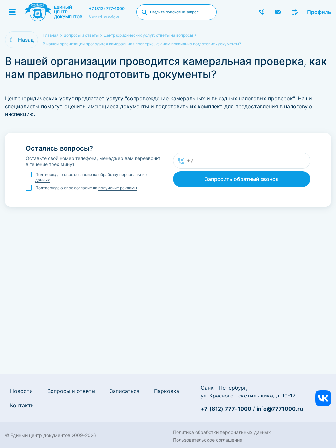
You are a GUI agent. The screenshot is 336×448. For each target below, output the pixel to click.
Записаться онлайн (295, 12)
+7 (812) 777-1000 (107, 8)
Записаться (124, 391)
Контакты (22, 405)
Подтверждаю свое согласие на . (91, 177)
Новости (21, 391)
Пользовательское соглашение (207, 440)
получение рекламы (117, 187)
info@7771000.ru (280, 408)
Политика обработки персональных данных (222, 432)
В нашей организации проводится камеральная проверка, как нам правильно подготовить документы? (142, 43)
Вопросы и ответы (71, 391)
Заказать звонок (261, 12)
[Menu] (12, 12)
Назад (26, 39)
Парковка (166, 391)
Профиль (319, 12)
